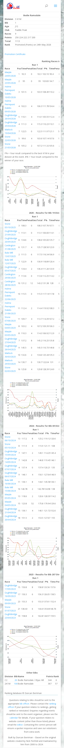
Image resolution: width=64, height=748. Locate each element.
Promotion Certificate (15, 54)
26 (16, 680)
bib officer (24, 703)
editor (20, 724)
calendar (14, 717)
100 (16, 683)
